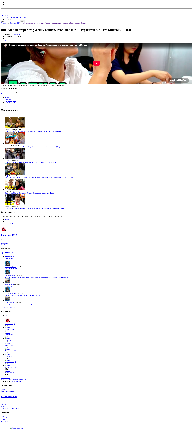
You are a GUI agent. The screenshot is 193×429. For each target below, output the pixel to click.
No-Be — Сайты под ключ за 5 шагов (13, 379)
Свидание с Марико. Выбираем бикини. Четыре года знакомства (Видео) (30, 193)
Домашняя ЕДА (10, 335)
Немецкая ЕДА (10, 356)
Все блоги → (5, 378)
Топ (6, 315)
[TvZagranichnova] (7, 265)
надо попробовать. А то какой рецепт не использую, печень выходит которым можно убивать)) (37, 277)
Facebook (4, 418)
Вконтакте (4, 421)
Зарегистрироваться (7, 391)
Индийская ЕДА (10, 372)
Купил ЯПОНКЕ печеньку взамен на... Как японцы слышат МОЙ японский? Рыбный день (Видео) (39, 177)
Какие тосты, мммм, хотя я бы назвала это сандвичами (23, 295)
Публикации (9, 258)
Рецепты (8, 340)
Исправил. (8, 286)
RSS (2, 416)
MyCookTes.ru (5, 15)
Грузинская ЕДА (10, 362)
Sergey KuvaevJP (11, 102)
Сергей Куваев (11, 101)
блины (7, 97)
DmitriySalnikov (10, 302)
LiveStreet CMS (15, 381)
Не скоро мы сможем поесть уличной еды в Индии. (22, 304)
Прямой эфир (7, 252)
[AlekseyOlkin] (7, 282)
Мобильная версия (9, 397)
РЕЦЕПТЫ (6, 17)
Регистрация (9, 223)
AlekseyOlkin (15, 35)
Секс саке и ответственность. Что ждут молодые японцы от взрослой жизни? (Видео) (34, 208)
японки (8, 99)
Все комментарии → (8, 307)
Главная (3, 23)
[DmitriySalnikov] (7, 300)
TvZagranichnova (10, 267)
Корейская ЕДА (10, 345)
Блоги (3, 406)
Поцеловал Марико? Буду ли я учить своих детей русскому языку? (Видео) (30, 162)
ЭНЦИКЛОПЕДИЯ (19, 17)
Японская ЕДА (15, 23)
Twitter (3, 420)
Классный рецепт (11, 268)
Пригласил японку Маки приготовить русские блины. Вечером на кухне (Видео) (33, 131)
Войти (7, 219)
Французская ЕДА (11, 351)
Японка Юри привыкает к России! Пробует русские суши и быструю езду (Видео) (33, 147)
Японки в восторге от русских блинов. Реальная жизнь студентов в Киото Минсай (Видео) (54, 23)
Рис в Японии (4, 244)
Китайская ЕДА (10, 367)
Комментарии (9, 256)
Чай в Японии (4, 243)
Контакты (4, 405)
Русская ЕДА (9, 329)
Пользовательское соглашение (11, 408)
